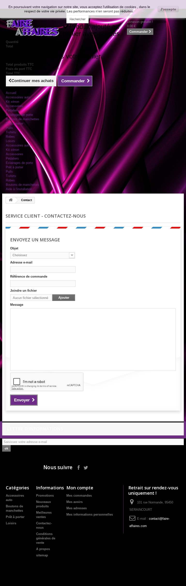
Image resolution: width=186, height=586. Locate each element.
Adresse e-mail (21, 262)
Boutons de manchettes (22, 119)
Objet (14, 248)
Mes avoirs (74, 502)
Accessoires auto (18, 97)
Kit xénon (12, 101)
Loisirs (10, 141)
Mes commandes (79, 495)
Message (16, 304)
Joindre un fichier (23, 290)
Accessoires (14, 106)
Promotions (45, 495)
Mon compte (79, 488)
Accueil (11, 93)
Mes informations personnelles (89, 514)
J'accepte (168, 9)
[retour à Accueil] (10, 200)
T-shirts (11, 132)
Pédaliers (12, 110)
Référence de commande (28, 276)
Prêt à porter (14, 123)
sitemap (42, 555)
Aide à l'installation (19, 189)
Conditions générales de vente (45, 538)
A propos (43, 549)
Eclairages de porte (19, 115)
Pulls (9, 128)
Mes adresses (76, 508)
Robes (10, 136)
